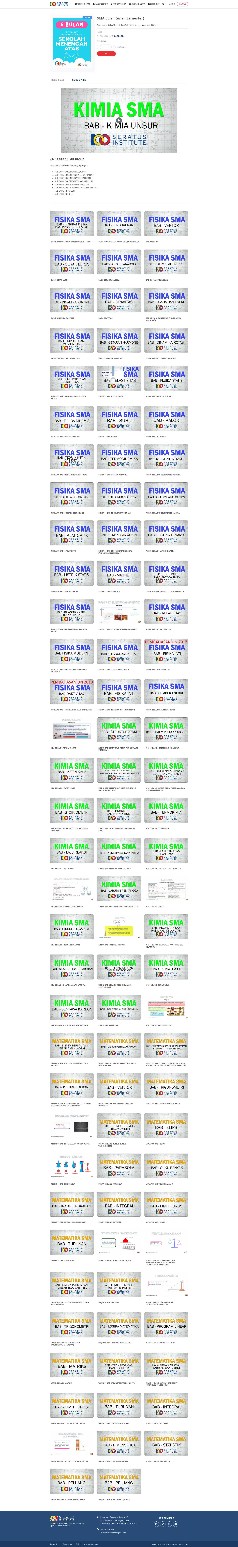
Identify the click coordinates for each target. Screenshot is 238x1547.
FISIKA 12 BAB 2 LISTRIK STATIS (64, 591)
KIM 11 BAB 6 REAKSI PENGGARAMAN (67, 907)
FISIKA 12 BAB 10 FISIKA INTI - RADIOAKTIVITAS (71, 710)
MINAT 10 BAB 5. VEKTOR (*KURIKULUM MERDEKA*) (115, 1105)
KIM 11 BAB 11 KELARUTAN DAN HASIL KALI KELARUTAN (164, 946)
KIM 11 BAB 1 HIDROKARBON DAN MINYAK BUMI (116, 829)
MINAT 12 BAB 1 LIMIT (155, 1222)
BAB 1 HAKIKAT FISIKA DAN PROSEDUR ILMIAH (71, 242)
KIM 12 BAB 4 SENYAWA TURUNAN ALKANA (70, 1025)
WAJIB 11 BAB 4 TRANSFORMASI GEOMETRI (116, 1383)
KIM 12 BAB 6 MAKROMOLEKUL (159, 1025)
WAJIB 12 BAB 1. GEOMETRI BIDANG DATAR (69, 1461)
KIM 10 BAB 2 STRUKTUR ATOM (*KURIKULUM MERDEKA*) (118, 749)
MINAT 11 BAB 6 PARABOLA (110, 1184)
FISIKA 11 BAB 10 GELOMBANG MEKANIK (163, 475)
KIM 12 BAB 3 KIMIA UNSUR (157, 985)
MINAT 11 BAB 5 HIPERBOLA (63, 1184)
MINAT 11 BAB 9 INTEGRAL (109, 1222)
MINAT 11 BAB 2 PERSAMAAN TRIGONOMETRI (70, 1144)
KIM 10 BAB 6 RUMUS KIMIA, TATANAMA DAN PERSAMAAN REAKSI (165, 789)
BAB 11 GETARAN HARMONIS (110, 358)
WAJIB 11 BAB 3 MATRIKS (62, 1383)
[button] (163, 4)
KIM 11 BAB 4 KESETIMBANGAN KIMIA (114, 869)
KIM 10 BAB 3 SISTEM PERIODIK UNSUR (162, 748)
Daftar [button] (182, 4)
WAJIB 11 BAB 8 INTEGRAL (157, 1423)
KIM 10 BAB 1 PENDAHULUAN (63, 748)
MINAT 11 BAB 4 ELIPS (155, 1144)
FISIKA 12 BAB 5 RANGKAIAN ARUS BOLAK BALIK (69, 630)
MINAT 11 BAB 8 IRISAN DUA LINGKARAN (68, 1222)
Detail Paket (57, 79)
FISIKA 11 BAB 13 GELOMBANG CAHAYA (163, 513)
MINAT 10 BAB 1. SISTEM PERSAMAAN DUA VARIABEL (69, 1064)
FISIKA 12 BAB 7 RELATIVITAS (158, 629)
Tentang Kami (68, 1544)
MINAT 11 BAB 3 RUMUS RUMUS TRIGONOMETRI (112, 1145)
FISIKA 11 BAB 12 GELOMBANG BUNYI (114, 513)
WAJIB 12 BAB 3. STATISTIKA (158, 1461)
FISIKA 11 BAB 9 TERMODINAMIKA (113, 475)
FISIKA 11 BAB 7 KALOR (156, 437)
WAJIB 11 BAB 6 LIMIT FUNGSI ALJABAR (68, 1423)
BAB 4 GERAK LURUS (60, 280)
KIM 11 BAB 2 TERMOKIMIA (157, 828)
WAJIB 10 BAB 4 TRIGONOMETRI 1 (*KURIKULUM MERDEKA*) (160, 1304)
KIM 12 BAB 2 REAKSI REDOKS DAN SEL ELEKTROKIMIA (114, 986)
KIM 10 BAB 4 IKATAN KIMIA (63, 788)
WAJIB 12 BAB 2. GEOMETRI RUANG (113, 1461)
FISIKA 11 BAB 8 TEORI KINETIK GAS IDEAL (69, 475)
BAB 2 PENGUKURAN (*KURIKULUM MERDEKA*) (118, 242)
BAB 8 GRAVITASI (105, 318)
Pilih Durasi (101, 41)
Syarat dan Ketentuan (90, 1544)
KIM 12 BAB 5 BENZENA (108, 1025)
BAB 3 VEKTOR (152, 242)
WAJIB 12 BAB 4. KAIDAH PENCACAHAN (68, 1499)
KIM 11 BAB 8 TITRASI (155, 907)
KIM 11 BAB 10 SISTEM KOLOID (111, 945)
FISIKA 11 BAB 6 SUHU (108, 437)
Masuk (172, 4)
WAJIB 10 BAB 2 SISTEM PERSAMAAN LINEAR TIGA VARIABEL (70, 1304)
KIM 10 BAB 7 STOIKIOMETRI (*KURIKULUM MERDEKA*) (69, 829)
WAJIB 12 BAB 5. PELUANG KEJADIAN (114, 1499)
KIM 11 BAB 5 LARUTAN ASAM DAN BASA (163, 869)
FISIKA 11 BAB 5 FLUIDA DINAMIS (65, 437)
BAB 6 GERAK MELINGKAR (157, 280)
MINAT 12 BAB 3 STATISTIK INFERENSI (114, 1260)
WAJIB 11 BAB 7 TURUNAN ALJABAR (113, 1423)
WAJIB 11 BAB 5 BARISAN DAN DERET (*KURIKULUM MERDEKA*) (161, 1384)
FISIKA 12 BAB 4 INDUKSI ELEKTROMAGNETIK (165, 591)
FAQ (77, 1544)
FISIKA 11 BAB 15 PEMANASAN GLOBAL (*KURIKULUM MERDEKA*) (115, 552)
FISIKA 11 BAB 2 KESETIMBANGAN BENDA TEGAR (68, 397)
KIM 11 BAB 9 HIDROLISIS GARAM (65, 945)
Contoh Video (79, 79)
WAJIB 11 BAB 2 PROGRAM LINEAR (160, 1343)
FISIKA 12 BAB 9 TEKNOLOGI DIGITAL (114, 670)
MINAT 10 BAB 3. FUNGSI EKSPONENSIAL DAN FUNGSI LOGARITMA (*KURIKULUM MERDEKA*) (166, 1064)
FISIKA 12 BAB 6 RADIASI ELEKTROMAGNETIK (117, 629)
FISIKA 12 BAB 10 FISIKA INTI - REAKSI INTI (116, 710)
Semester (122, 47)
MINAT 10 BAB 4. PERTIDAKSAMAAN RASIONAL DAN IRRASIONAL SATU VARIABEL (71, 1105)
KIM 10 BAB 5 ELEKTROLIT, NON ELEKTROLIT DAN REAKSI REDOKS (117, 789)
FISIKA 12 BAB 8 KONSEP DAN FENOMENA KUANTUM (69, 671)
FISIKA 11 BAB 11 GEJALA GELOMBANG (67, 513)
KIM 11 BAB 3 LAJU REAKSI (62, 869)
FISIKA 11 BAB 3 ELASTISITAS (110, 396)
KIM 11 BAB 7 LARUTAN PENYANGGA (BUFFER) (118, 907)
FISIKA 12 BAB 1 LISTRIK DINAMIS (160, 551)
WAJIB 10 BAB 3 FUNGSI (108, 1303)
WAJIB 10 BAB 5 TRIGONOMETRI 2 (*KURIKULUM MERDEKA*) (65, 1344)
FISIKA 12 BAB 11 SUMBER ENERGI (160, 710)
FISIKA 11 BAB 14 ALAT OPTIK (63, 551)
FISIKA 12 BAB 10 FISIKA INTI (158, 670)
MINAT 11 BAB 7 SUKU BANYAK (159, 1184)
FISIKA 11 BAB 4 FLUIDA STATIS (159, 396)
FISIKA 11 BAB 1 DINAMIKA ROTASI (161, 358)
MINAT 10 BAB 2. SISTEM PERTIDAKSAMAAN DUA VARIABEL (117, 1064)
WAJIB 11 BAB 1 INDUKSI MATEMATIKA (115, 1343)
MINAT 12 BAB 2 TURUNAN (62, 1260)
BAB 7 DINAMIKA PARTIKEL (62, 318)
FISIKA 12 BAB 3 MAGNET (109, 591)
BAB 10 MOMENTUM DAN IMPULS (65, 358)
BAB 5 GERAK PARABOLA (108, 280)
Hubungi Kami (54, 1544)
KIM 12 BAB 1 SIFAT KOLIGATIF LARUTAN (68, 985)
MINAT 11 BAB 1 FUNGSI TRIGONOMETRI (163, 1104)
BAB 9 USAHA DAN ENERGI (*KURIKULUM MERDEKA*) (163, 319)
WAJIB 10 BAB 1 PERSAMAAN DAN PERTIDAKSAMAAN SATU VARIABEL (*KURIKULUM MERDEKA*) (161, 1262)
